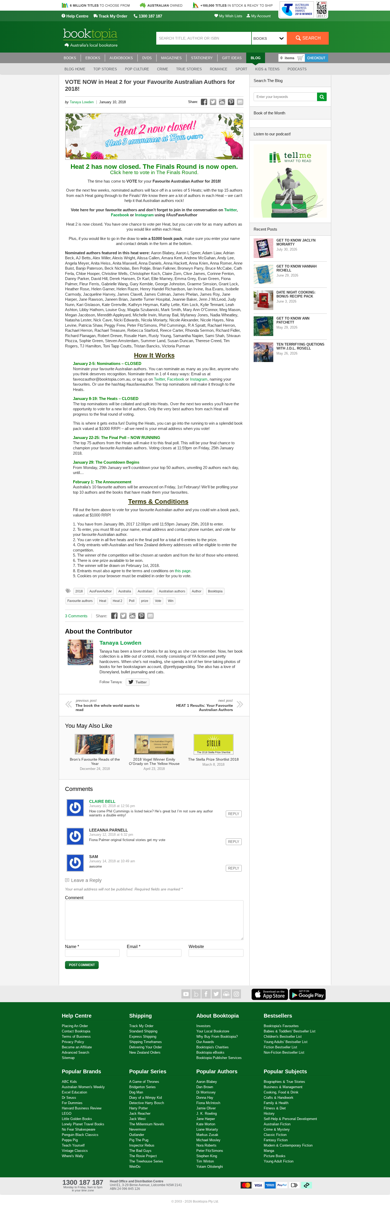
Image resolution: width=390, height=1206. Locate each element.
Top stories (105, 69)
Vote (158, 601)
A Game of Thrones (144, 1082)
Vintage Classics (75, 1151)
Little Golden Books (77, 1119)
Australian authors (172, 591)
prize (144, 601)
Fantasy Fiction (276, 1140)
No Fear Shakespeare (78, 1129)
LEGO (66, 1113)
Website (196, 946)
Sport (241, 69)
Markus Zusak (207, 1135)
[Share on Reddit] (222, 102)
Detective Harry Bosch (146, 1103)
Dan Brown (204, 1087)
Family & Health (276, 1103)
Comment (74, 897)
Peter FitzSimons (209, 1151)
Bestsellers (278, 1016)
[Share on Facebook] (204, 102)
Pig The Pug (138, 1140)
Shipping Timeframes (145, 1042)
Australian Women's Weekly (83, 1087)
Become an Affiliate (77, 1047)
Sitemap (68, 1058)
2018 (79, 591)
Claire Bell (102, 801)
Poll (132, 601)
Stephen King (206, 1156)
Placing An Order (75, 1026)
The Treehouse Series (146, 1161)
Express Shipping (142, 1037)
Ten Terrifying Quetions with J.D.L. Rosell (300, 346)
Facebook (120, 215)
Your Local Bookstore (212, 1031)
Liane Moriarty (207, 1129)
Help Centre (76, 16)
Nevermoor (137, 1129)
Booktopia (215, 591)
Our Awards (205, 1042)
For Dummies (72, 1103)
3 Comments (76, 616)
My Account (260, 16)
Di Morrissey (206, 1092)
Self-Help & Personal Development (290, 1119)
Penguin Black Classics (80, 1135)
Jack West (137, 1119)
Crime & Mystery (277, 1129)
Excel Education (74, 1092)
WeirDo (134, 1167)
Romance (218, 69)
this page (182, 570)
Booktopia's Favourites (281, 1026)
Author (196, 591)
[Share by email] (240, 102)
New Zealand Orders (145, 1052)
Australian (145, 591)
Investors (203, 1026)
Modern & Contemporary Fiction (288, 1145)
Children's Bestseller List (283, 1037)
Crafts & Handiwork (278, 1098)
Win (171, 601)
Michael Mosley (208, 1140)
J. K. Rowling (206, 1113)
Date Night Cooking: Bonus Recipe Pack (295, 294)
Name (72, 946)
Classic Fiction (275, 1135)
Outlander (136, 1135)
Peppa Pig (70, 1140)
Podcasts (297, 69)
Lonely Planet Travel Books (83, 1124)
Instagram (144, 215)
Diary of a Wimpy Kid (145, 1098)
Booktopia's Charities (212, 1047)
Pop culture (137, 69)
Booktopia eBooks (210, 1052)
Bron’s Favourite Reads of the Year (95, 764)
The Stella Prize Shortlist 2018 (213, 761)
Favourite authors (80, 601)
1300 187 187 (150, 16)
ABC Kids (69, 1082)
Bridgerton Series (142, 1087)
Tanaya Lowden (82, 102)
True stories (189, 69)
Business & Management (283, 1087)
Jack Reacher (139, 1113)
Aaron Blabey (206, 1082)
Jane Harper (205, 1119)
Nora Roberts (206, 1145)
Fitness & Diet (275, 1108)
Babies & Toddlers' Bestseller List (289, 1031)
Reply (233, 814)
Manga (269, 1151)
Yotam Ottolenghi (209, 1167)
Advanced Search (75, 1052)
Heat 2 (117, 601)
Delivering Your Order (145, 1047)
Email (133, 946)
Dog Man (136, 1092)
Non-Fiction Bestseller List (284, 1052)
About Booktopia (217, 1016)
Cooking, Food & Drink (281, 1092)
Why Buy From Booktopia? (217, 1037)
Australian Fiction (277, 1124)
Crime (162, 69)
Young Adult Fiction (278, 1161)
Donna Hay (204, 1098)
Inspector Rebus (141, 1145)
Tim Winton (205, 1161)
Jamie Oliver (206, 1108)
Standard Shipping (143, 1031)
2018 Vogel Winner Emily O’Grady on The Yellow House (154, 764)
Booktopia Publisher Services (219, 1058)
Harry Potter (138, 1108)
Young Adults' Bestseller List (285, 1042)
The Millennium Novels (146, 1124)
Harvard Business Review (81, 1108)
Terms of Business (76, 1037)
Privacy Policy (73, 1042)
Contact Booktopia (76, 1031)
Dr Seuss (69, 1098)
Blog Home (74, 69)
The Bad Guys (140, 1151)
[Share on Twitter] (213, 102)
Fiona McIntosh (208, 1103)
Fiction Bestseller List (280, 1047)
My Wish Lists (230, 16)
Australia (124, 591)
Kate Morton (205, 1124)
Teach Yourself (73, 1145)
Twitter (230, 210)
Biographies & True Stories (284, 1082)
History (269, 1113)
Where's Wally (73, 1156)
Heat (102, 601)
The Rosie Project (143, 1156)
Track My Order (112, 16)
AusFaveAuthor (100, 591)
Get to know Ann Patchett (292, 320)
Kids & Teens (267, 69)
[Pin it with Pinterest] (231, 102)
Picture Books (274, 1156)
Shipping (140, 1016)
